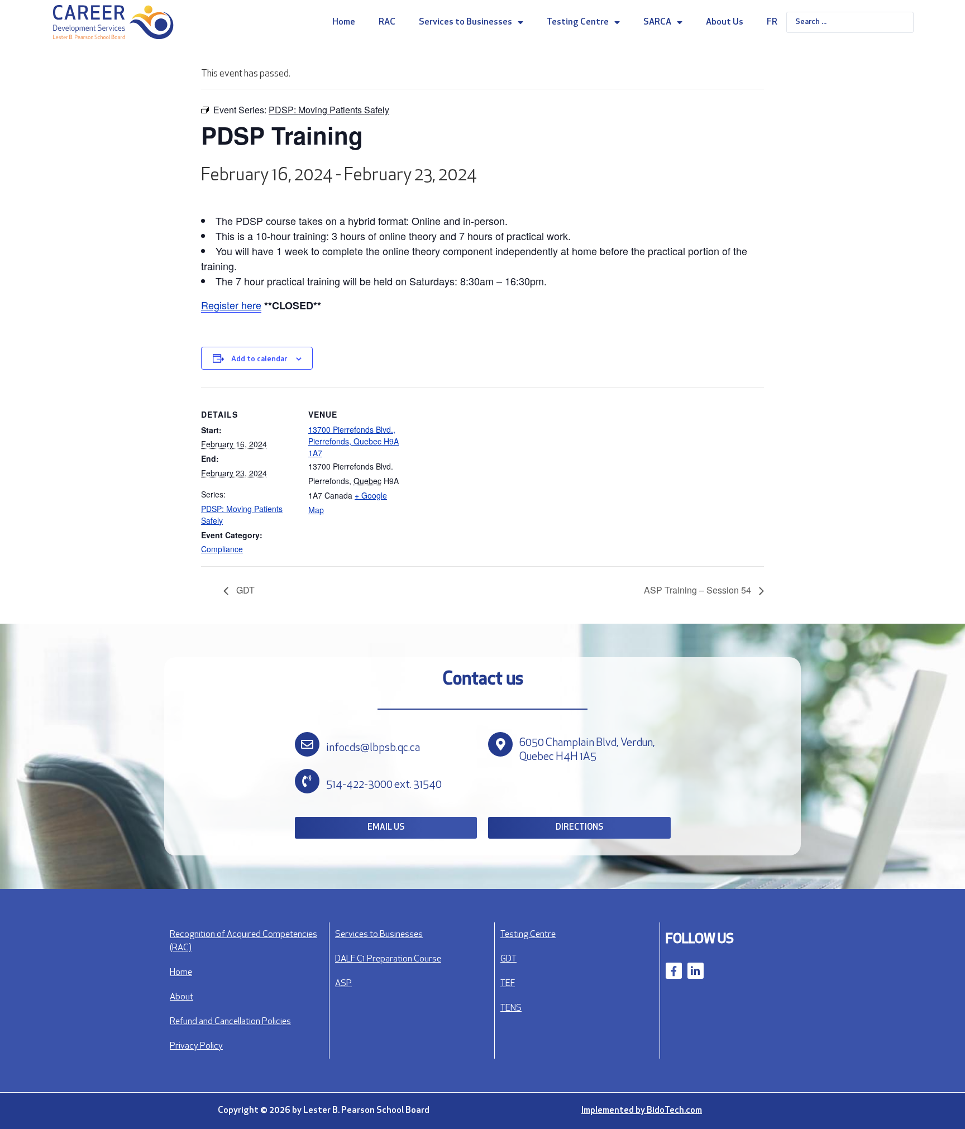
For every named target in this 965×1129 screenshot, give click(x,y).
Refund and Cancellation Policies (230, 1021)
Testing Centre (578, 22)
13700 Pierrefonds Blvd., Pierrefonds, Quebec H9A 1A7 (353, 441)
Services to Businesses (465, 22)
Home (343, 22)
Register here (231, 305)
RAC (387, 22)
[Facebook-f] (674, 971)
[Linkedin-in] (695, 971)
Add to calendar (259, 359)
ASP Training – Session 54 (698, 589)
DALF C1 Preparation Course (388, 959)
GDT (244, 589)
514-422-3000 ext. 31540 (384, 785)
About (181, 997)
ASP (343, 983)
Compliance (222, 548)
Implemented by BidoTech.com (641, 1110)
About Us (724, 22)
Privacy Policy (196, 1046)
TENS (511, 1008)
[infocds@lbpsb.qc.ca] (307, 744)
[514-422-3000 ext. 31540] (307, 781)
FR (772, 22)
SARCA (657, 22)
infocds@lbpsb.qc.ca (373, 748)
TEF (507, 983)
